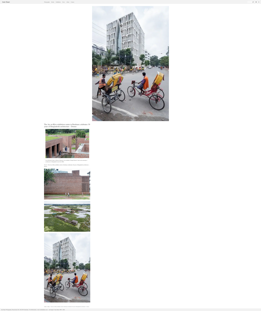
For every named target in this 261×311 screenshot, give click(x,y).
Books (52, 2)
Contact (72, 2)
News (63, 2)
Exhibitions (58, 2)
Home (45, 306)
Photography (47, 2)
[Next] (131, 119)
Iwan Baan (6, 2)
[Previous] (129, 119)
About (67, 2)
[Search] (253, 2)
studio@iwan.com (44, 309)
